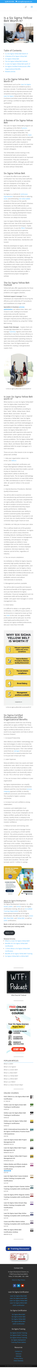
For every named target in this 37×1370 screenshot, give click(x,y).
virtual (18, 906)
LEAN (5, 920)
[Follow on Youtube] (22, 1285)
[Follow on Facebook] (14, 1285)
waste (6, 199)
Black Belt (10, 918)
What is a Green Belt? (11, 1070)
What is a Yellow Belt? (11, 1076)
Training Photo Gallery (18, 1342)
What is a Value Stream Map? (13, 1085)
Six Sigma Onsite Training (18, 1333)
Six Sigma (10, 96)
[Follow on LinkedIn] (18, 1285)
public (11, 906)
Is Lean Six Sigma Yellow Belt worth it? (17, 64)
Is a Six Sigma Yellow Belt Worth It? (16, 54)
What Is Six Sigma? (10, 1067)
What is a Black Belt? (10, 1073)
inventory (12, 332)
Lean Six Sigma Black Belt (18, 1296)
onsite (6, 906)
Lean (5, 96)
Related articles (10, 71)
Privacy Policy (18, 1358)
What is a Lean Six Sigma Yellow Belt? (17, 941)
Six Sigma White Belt (18, 1321)
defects (14, 460)
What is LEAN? (8, 1064)
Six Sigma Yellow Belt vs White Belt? (17, 956)
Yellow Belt (20, 918)
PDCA (23, 228)
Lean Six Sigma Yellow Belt (18, 1300)
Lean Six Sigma (26, 84)
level (8, 615)
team (30, 135)
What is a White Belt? (11, 1079)
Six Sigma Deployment (18, 1340)
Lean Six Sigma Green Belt (18, 1298)
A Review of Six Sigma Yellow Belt (16, 56)
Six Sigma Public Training (18, 1335)
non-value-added (24, 199)
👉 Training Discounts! (18, 1248)
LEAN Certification (18, 1305)
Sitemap (18, 1356)
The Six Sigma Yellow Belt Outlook (16, 61)
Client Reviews (18, 1361)
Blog (19, 1280)
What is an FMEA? (9, 1082)
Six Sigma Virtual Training (18, 1337)
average (16, 751)
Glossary (18, 1354)
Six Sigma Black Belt (18, 1314)
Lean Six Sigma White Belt (18, 1303)
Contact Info (18, 1268)
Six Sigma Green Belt (18, 1317)
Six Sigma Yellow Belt (12, 59)
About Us (14, 1280)
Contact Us (18, 1351)
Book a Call (9, 933)
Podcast (23, 1280)
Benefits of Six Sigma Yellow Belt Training (18, 954)
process (24, 128)
